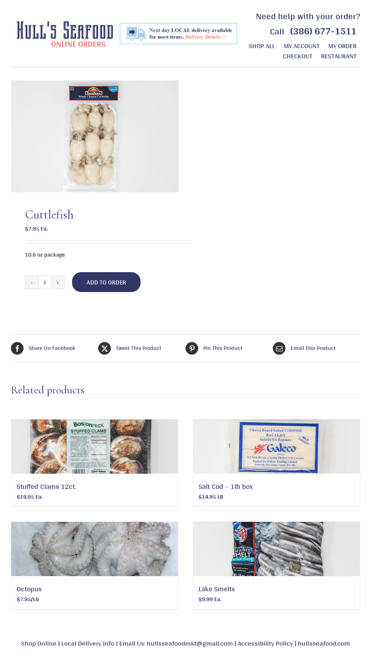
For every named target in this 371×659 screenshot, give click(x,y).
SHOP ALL (262, 45)
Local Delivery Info (87, 643)
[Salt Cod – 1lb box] (276, 446)
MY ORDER (342, 45)
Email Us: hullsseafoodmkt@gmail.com (176, 643)
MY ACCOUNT (302, 45)
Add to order (106, 282)
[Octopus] (94, 549)
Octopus (29, 588)
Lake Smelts (217, 588)
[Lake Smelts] (276, 549)
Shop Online (39, 643)
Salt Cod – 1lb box (226, 486)
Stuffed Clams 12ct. (46, 486)
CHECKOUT (297, 56)
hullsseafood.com (324, 643)
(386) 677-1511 (323, 31)
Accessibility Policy (265, 643)
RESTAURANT (339, 56)
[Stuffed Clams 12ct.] (94, 446)
